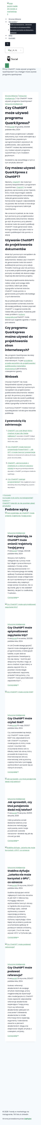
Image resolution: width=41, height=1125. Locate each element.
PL (16, 50)
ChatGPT (16, 182)
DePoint (27, 1119)
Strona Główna (15, 19)
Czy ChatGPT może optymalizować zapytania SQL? (20, 631)
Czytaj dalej (13, 597)
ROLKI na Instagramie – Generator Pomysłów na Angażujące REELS (21, 26)
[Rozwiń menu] (7, 65)
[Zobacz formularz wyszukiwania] (7, 44)
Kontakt (12, 38)
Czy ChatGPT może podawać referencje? (20, 971)
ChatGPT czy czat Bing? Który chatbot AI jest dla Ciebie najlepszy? (20, 433)
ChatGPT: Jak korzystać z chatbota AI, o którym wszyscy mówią (20, 466)
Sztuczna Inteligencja (13, 104)
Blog (10, 35)
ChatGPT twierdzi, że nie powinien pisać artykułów (19, 503)
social (12, 127)
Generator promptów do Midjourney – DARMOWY (22, 31)
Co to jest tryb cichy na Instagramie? (18, 496)
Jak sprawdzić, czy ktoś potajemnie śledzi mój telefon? (20, 805)
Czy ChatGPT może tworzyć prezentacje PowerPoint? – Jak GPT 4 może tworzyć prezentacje (21, 449)
